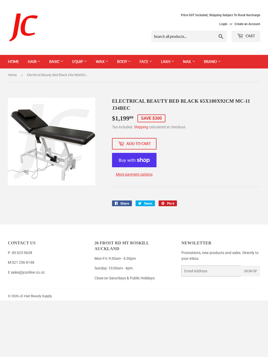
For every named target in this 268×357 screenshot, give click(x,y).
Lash (166, 61)
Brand (211, 61)
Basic (54, 61)
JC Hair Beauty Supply (35, 296)
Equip (78, 61)
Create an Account (247, 24)
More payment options (134, 174)
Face (144, 61)
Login (223, 24)
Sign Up (250, 271)
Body (122, 61)
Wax (100, 61)
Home (13, 61)
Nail (187, 61)
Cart (250, 36)
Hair (32, 61)
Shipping (141, 127)
